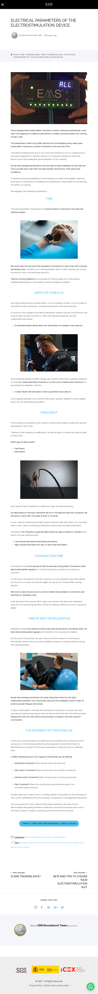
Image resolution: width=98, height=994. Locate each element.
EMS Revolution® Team (32, 35)
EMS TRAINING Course (52, 55)
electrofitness (54, 843)
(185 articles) (72, 926)
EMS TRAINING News (30, 55)
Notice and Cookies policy (56, 985)
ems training (23, 847)
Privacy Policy (35, 985)
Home (16, 55)
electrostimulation (70, 843)
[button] (90, 986)
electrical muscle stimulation (32, 843)
